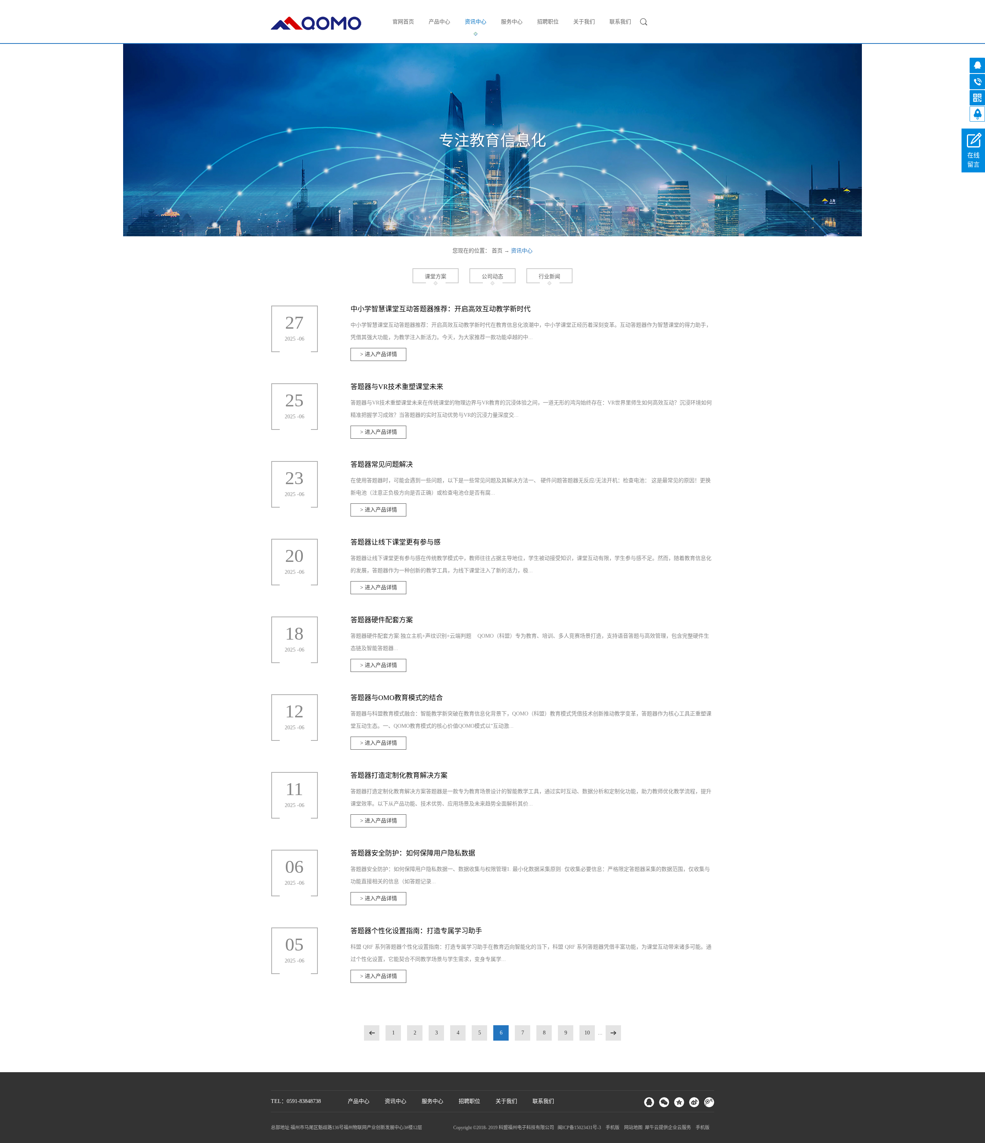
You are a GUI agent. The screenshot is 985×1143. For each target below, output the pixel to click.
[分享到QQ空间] (679, 1102)
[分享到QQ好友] (649, 1102)
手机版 (611, 1127)
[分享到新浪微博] (694, 1102)
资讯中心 (522, 251)
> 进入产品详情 (378, 354)
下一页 (613, 1033)
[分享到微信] (664, 1102)
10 (587, 1033)
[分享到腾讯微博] (709, 1102)
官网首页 (403, 22)
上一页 (371, 1033)
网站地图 (632, 1127)
